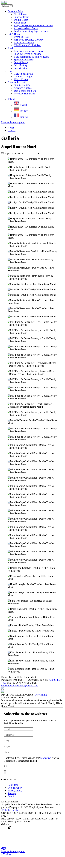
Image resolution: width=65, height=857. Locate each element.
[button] (11, 99)
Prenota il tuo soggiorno (13, 122)
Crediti (11, 796)
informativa (45, 758)
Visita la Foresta (10, 810)
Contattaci (13, 785)
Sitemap (12, 793)
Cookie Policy (15, 787)
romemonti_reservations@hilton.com (19, 685)
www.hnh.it (41, 694)
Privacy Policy (15, 790)
